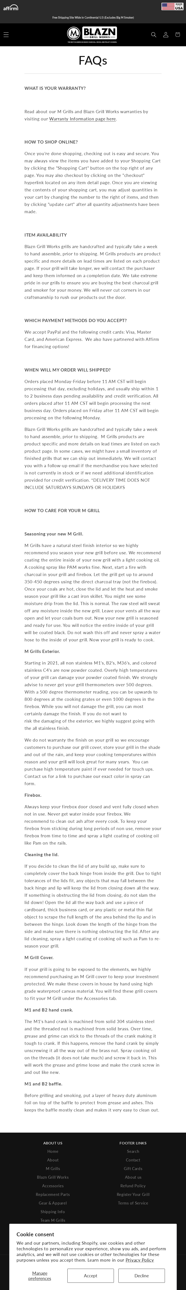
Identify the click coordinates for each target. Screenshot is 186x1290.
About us (133, 1177)
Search (133, 1151)
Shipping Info (53, 1211)
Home (53, 1151)
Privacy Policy (140, 1260)
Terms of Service (133, 1203)
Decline (142, 1275)
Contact (133, 1160)
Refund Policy (133, 1185)
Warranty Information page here (82, 118)
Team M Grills (52, 1220)
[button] (6, 35)
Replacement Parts (53, 1194)
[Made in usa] (172, 6)
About (53, 1160)
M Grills (53, 1168)
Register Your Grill (133, 1194)
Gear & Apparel (53, 1203)
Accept (90, 1275)
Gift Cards (133, 1168)
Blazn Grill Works (53, 1177)
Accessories (53, 1185)
